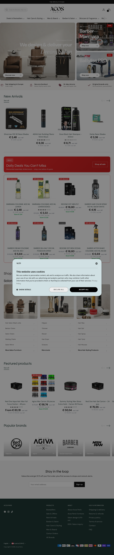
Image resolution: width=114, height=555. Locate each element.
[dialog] (57, 277)
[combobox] (96, 263)
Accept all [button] (84, 289)
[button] (23, 289)
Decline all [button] (59, 289)
